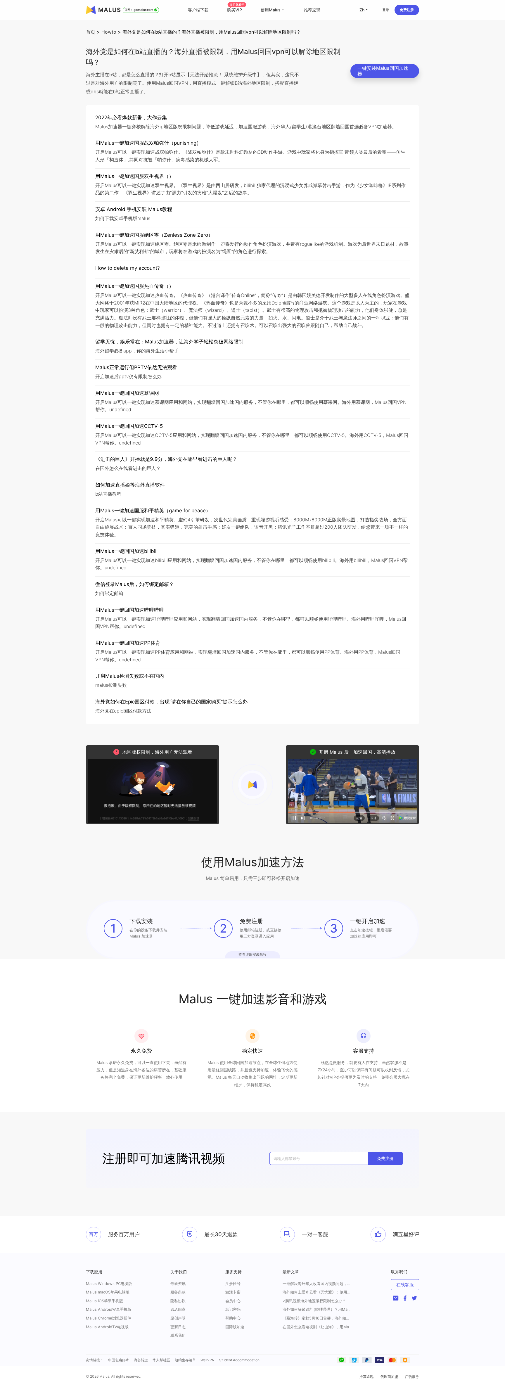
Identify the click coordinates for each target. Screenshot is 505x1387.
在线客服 (405, 1284)
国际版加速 (234, 1326)
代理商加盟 (389, 1376)
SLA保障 (177, 1309)
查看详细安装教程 (252, 954)
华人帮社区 (161, 1360)
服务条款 (178, 1292)
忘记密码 (233, 1309)
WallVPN (207, 1360)
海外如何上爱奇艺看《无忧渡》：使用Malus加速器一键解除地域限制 (318, 1292)
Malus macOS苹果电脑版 (107, 1292)
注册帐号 (233, 1283)
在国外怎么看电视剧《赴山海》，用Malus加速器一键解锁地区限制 (318, 1327)
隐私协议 (178, 1300)
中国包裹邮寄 (118, 1360)
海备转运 (141, 1360)
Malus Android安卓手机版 (108, 1309)
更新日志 (178, 1326)
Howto (108, 32)
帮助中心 (233, 1318)
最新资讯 (178, 1283)
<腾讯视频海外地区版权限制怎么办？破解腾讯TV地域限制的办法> (318, 1301)
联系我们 (178, 1335)
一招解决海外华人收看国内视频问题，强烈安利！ (318, 1283)
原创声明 (178, 1318)
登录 (385, 10)
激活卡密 (233, 1292)
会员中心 (233, 1300)
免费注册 (407, 10)
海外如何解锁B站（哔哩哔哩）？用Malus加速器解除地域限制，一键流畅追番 (318, 1309)
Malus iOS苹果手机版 (104, 1300)
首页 (90, 32)
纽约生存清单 (185, 1360)
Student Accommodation (239, 1360)
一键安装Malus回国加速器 (382, 71)
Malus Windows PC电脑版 (109, 1283)
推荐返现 (312, 9)
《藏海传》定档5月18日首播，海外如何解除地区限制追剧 (318, 1318)
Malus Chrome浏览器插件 (108, 1318)
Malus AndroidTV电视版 (107, 1326)
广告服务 (412, 1376)
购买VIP (236, 9)
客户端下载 (198, 9)
